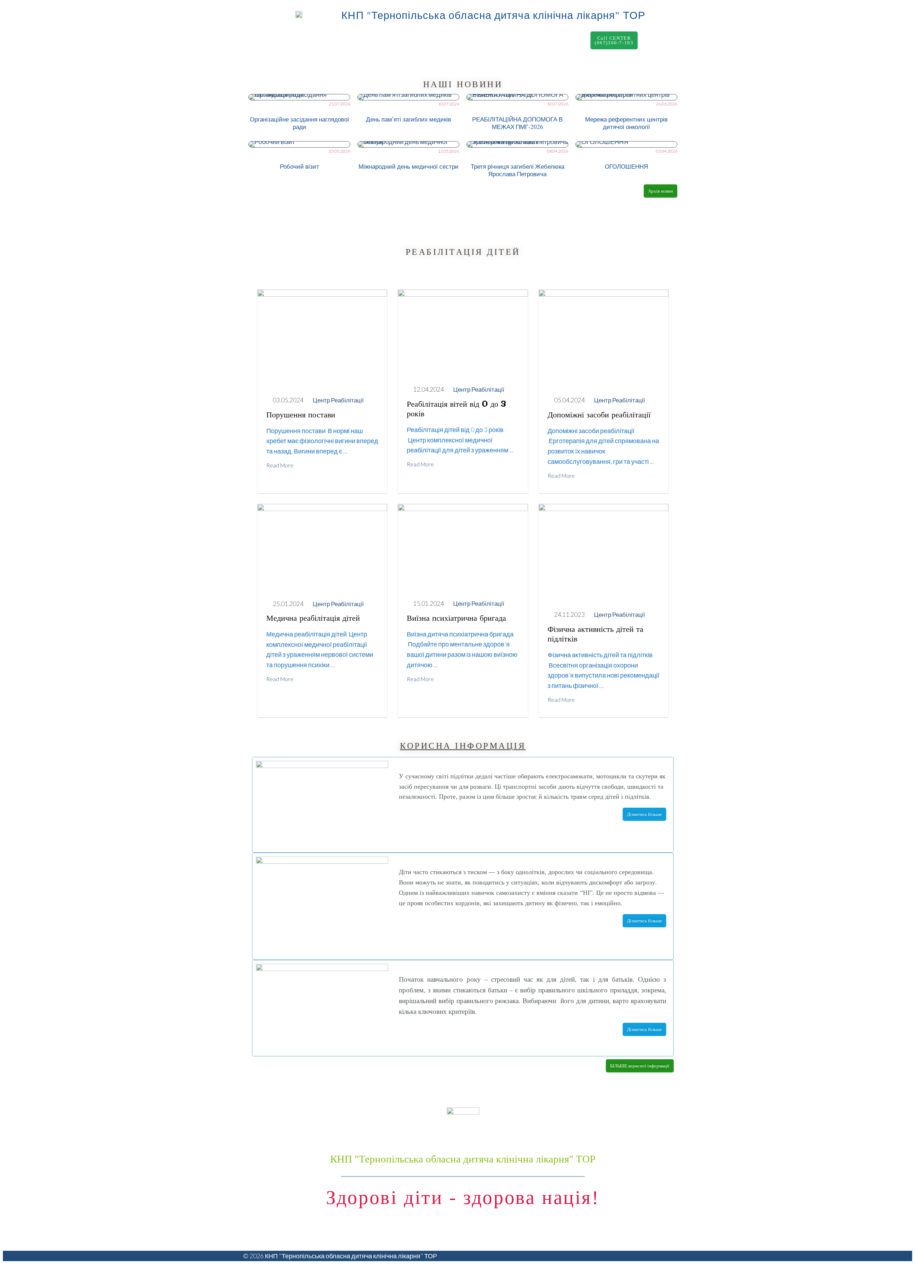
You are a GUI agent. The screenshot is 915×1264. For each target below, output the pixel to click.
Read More (279, 465)
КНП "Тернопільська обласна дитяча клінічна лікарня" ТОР (493, 15)
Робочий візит (299, 166)
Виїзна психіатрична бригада (456, 618)
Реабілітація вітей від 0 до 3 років (456, 409)
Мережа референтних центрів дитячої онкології (626, 123)
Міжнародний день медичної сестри (408, 166)
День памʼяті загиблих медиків (408, 119)
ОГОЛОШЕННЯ (626, 166)
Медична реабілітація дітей (313, 618)
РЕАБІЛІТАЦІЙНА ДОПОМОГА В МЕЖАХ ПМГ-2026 (517, 123)
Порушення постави (300, 415)
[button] (614, 40)
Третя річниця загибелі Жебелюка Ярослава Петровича (517, 170)
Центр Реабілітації (338, 400)
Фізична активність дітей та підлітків (595, 634)
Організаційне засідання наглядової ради (299, 123)
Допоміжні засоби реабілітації (599, 415)
